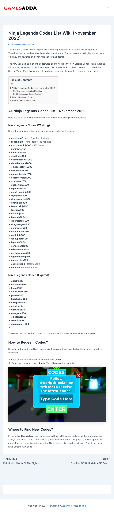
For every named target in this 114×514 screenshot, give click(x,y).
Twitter (41, 436)
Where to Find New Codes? (25, 100)
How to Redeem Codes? (23, 97)
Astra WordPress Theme (73, 505)
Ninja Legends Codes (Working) (29, 91)
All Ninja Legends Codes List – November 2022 (33, 88)
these (99, 443)
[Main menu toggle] (108, 8)
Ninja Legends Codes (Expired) (29, 94)
